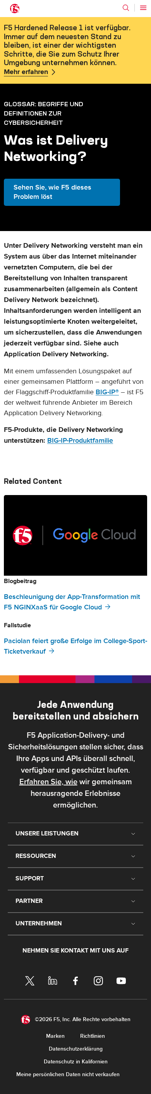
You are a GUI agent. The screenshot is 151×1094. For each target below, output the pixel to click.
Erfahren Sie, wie (48, 782)
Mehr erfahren (26, 72)
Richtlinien (92, 1036)
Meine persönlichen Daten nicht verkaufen (68, 1074)
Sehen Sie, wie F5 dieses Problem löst (52, 192)
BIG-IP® (107, 392)
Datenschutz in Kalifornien (76, 1061)
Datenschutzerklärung (76, 1049)
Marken (55, 1036)
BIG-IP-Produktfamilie (80, 441)
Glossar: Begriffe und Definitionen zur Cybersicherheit (43, 113)
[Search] (126, 8)
